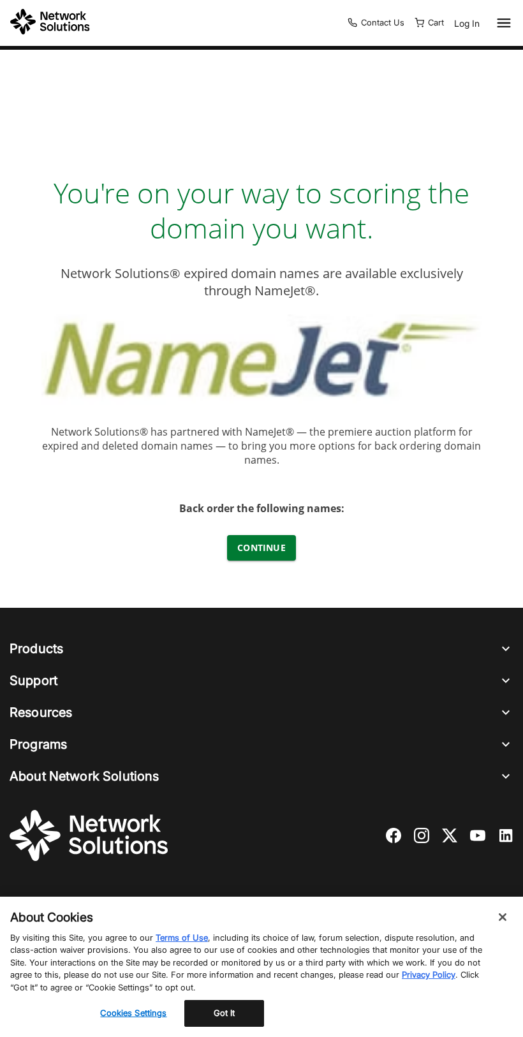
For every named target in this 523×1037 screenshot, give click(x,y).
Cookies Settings (133, 1013)
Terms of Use (182, 937)
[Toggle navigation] (501, 23)
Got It (224, 1013)
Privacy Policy (428, 974)
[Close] (503, 917)
